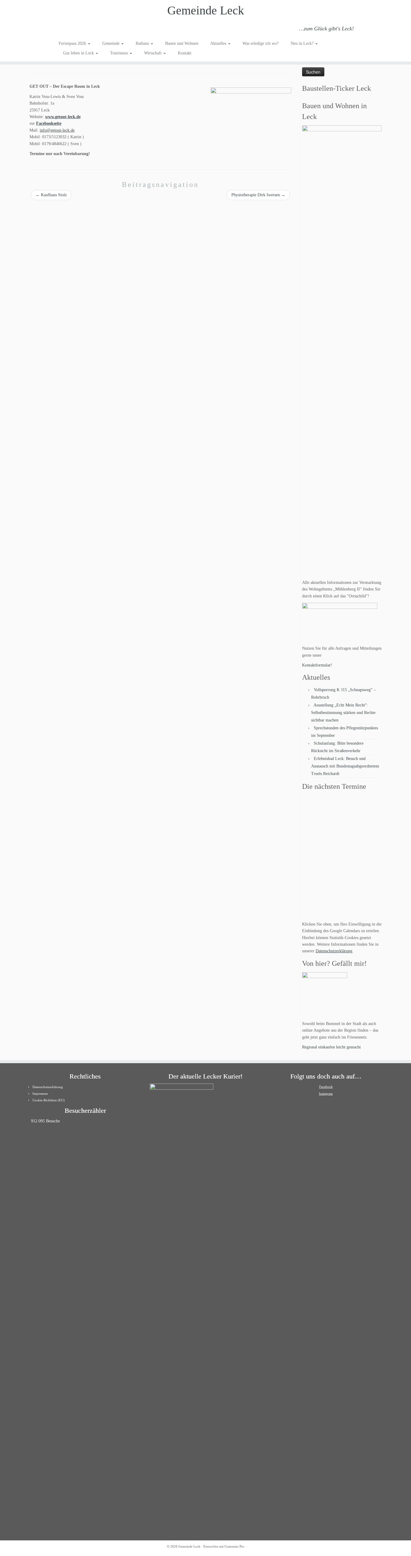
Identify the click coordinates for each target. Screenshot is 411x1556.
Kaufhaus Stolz (51, 195)
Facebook (326, 1086)
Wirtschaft (153, 53)
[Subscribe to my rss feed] (63, 29)
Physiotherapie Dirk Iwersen (258, 195)
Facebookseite (48, 123)
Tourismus (119, 53)
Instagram (326, 1093)
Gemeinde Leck (205, 10)
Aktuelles (218, 43)
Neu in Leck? (303, 43)
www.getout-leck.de (63, 116)
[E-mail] (71, 29)
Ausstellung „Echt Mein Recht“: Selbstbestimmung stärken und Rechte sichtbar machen (343, 712)
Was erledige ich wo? (261, 43)
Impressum (40, 1093)
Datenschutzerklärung (334, 951)
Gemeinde (111, 43)
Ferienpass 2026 (73, 43)
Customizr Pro (234, 1546)
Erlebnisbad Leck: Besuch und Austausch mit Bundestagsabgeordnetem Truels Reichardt (345, 766)
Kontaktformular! (317, 665)
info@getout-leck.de (57, 130)
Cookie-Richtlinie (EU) (48, 1100)
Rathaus (143, 43)
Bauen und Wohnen (181, 43)
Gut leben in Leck (79, 53)
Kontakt (184, 53)
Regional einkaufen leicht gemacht (331, 1047)
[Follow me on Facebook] (79, 29)
